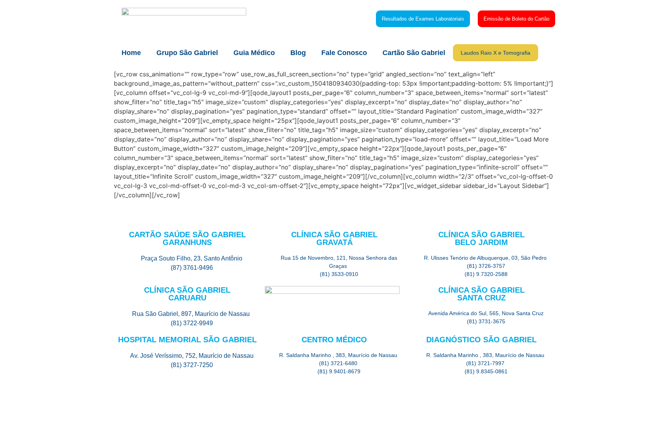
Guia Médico (254, 53)
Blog (298, 53)
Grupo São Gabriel (187, 53)
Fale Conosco (344, 53)
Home (131, 53)
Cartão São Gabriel (414, 53)
